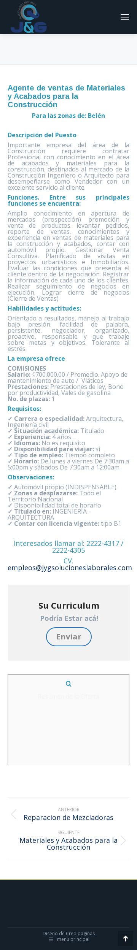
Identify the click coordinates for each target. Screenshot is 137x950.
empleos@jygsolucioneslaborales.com (70, 567)
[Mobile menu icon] (124, 17)
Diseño (50, 933)
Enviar (68, 636)
